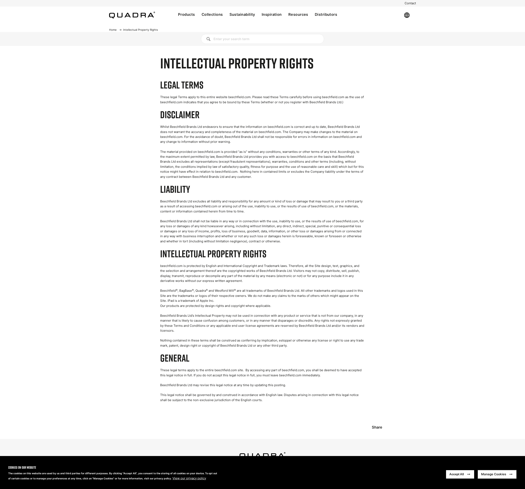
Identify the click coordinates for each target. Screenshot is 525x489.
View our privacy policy (189, 478)
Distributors (326, 14)
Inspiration (272, 14)
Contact (410, 3)
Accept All (456, 474)
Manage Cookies (493, 474)
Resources (298, 14)
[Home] (132, 15)
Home (113, 29)
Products (186, 14)
